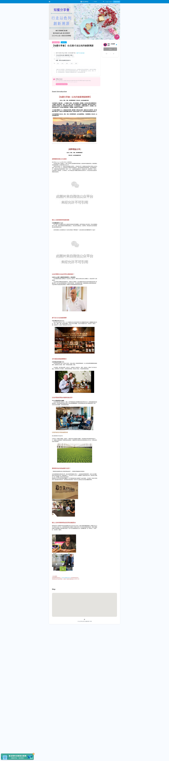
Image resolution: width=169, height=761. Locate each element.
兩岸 (67, 63)
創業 (76, 63)
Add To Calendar (80, 53)
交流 (58, 63)
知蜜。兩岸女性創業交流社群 (63, 60)
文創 (71, 63)
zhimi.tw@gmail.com (66, 577)
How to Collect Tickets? (62, 84)
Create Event (116, 1)
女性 (62, 63)
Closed (110, 49)
